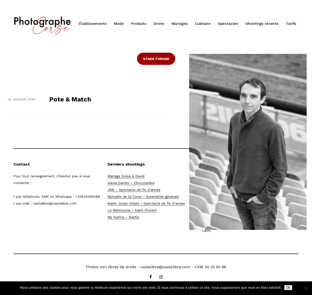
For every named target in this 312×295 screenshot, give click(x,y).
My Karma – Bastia (123, 217)
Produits (138, 23)
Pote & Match (70, 99)
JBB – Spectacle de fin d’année (133, 190)
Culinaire (203, 23)
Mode (119, 23)
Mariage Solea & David (125, 176)
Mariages (180, 23)
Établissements (93, 23)
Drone (159, 23)
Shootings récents (262, 23)
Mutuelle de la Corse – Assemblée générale (143, 196)
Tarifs (291, 23)
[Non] (305, 288)
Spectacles (228, 23)
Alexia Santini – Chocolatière (131, 183)
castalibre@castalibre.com (55, 203)
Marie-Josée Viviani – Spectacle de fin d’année (146, 203)
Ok (288, 287)
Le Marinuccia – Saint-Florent (132, 210)
